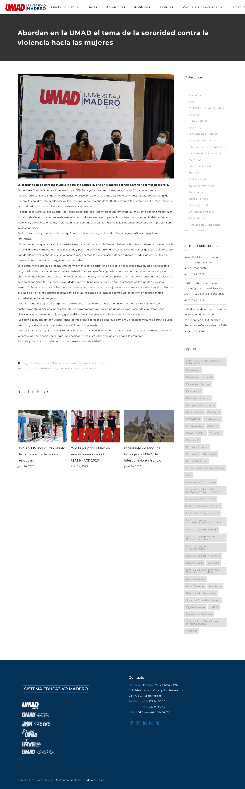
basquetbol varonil (198, 398)
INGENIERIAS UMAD (202, 140)
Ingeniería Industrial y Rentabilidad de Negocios (203, 491)
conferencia (37, 363)
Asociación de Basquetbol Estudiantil (203, 362)
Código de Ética (94, 780)
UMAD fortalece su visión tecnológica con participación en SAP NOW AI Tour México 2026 (205, 288)
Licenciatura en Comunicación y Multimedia (204, 521)
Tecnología (196, 192)
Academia (195, 95)
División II (192, 440)
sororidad (24, 368)
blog (192, 101)
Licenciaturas (194, 562)
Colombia (213, 412)
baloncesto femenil (199, 377)
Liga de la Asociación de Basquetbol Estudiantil (202, 571)
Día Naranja (54, 363)
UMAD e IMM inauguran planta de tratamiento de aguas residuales (41, 454)
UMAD (213, 607)
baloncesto (193, 370)
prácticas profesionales (201, 593)
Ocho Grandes (195, 586)
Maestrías (195, 160)
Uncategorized (198, 205)
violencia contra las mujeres (77, 368)
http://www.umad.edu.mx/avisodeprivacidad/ (72, 341)
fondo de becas (196, 461)
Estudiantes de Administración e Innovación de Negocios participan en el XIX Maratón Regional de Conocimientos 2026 (205, 317)
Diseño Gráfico (195, 433)
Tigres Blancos (198, 198)
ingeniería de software (201, 482)
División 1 (215, 433)
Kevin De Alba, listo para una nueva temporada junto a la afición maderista (202, 263)
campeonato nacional (200, 405)
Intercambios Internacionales (207, 147)
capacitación (194, 412)
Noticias (194, 173)
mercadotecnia (195, 579)
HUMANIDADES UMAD (203, 134)
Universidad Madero (44, 368)
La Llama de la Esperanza (205, 153)
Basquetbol (193, 391)
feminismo (70, 363)
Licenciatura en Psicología (203, 555)
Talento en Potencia (201, 185)
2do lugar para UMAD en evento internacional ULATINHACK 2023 (90, 454)
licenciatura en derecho (94, 363)
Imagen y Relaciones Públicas (205, 468)
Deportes (195, 114)
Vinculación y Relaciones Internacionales (202, 622)
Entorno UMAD (198, 121)
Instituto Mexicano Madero (203, 506)
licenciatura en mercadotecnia (196, 547)
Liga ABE (213, 562)
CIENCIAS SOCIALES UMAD (206, 108)
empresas (192, 454)
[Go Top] (238, 781)
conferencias (194, 426)
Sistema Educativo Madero (203, 600)
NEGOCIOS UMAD (200, 166)
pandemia (215, 586)
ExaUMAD (195, 127)
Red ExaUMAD (198, 179)
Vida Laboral (197, 218)
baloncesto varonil (198, 384)
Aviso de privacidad (68, 780)
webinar (191, 630)
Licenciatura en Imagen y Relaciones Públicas (202, 538)
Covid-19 (212, 426)
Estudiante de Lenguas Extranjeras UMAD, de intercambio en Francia (142, 454)
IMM (189, 475)
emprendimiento (197, 447)
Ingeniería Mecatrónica (201, 499)
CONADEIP (193, 419)
